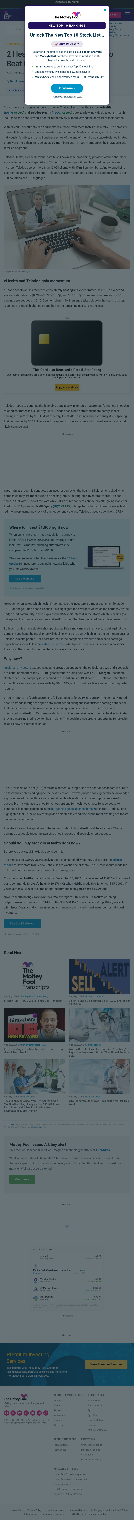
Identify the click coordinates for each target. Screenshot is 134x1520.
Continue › (67, 88)
